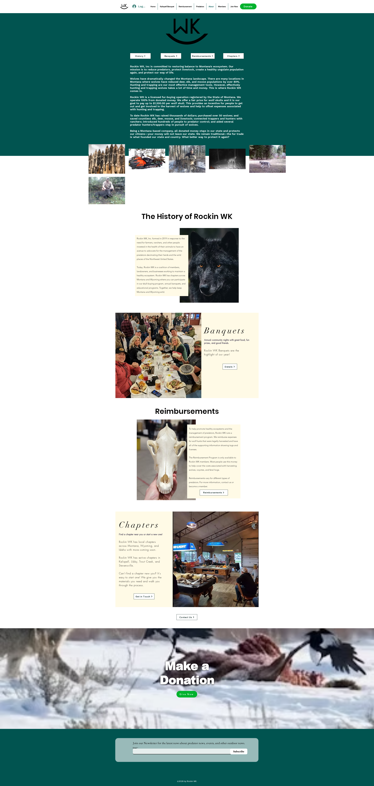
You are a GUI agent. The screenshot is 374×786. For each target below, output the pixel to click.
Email (135, 748)
